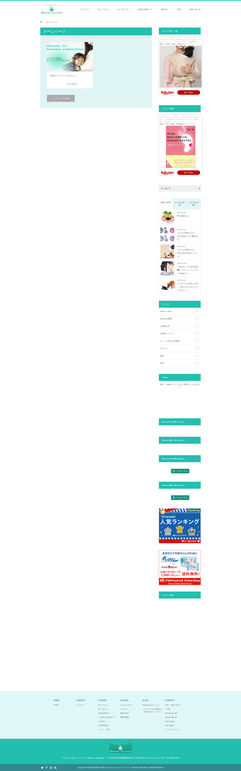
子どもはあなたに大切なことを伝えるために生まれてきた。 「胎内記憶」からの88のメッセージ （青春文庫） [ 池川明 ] (180, 119)
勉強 (178, 356)
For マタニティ (123, 9)
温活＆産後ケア (145, 9)
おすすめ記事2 (194, 203)
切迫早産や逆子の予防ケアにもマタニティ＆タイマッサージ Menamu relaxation (117, 767)
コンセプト (85, 9)
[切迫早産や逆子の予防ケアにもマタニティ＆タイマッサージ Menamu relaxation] (51, 9)
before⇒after (178, 311)
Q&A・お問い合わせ (172, 705)
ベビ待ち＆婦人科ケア (106, 717)
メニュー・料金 (104, 729)
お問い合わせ (195, 9)
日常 (178, 363)
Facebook (46, 767)
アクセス (123, 709)
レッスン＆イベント (172, 729)
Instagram (51, 767)
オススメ (178, 348)
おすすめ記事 (180, 203)
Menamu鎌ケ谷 (171, 717)
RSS (55, 767)
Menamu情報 (179, 319)
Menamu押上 (170, 721)
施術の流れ (124, 713)
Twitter (42, 767)
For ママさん (103, 9)
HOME (56, 705)
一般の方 (164, 9)
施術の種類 (124, 717)
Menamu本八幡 (171, 713)
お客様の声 (178, 326)
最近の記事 (166, 202)
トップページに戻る (61, 98)
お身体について (178, 333)
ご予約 (178, 9)
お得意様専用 (103, 725)
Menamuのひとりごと (151, 705)
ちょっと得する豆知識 (178, 341)
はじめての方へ (126, 705)
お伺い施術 (169, 725)
